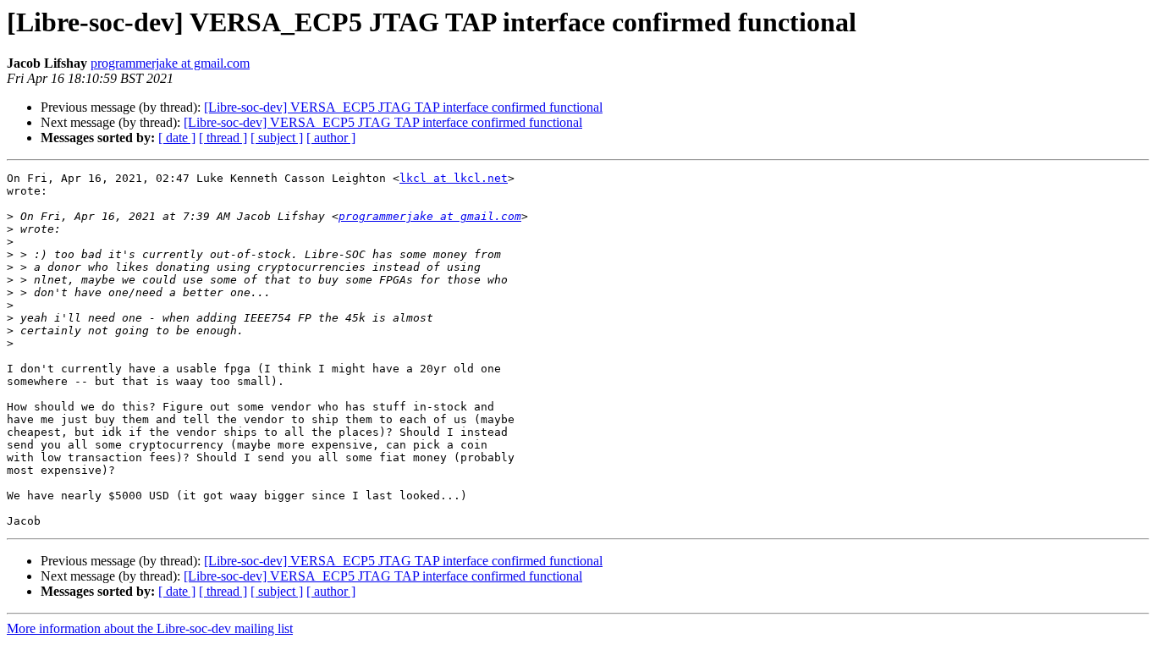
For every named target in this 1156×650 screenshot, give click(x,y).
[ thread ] (223, 137)
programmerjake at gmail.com (170, 63)
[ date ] (176, 137)
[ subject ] (276, 137)
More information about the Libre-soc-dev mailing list (150, 628)
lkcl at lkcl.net (453, 178)
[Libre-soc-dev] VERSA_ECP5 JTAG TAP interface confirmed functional (403, 107)
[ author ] (330, 137)
